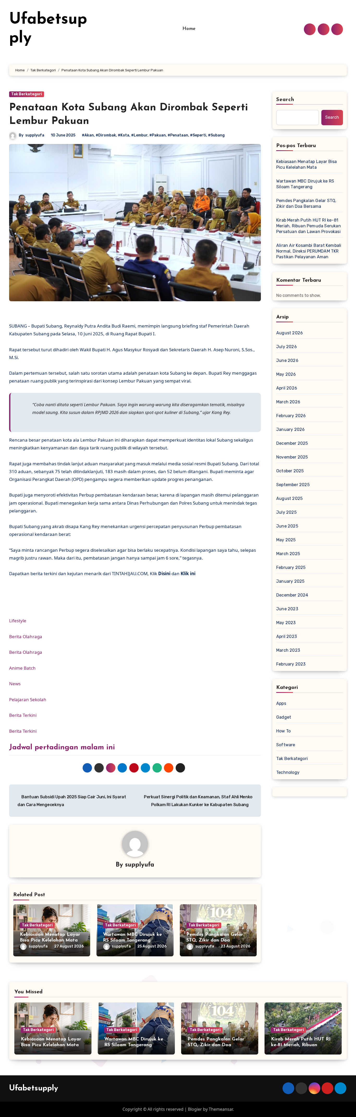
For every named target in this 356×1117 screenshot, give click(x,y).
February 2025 (291, 567)
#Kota (123, 135)
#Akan (88, 135)
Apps (281, 703)
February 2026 (291, 415)
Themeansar (221, 1109)
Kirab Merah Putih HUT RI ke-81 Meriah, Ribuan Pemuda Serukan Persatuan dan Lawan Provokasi (308, 226)
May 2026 (286, 374)
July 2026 (286, 346)
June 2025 (287, 526)
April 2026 (286, 388)
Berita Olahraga (25, 636)
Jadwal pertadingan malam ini (62, 747)
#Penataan (178, 135)
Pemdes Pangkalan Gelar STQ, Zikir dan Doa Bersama (214, 940)
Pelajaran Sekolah (27, 699)
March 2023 (288, 650)
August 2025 (289, 498)
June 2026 (287, 360)
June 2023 (287, 608)
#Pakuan (157, 135)
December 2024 (292, 595)
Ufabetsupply (33, 1088)
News (15, 684)
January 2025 (290, 581)
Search (285, 99)
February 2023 (291, 664)
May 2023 (286, 622)
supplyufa (34, 135)
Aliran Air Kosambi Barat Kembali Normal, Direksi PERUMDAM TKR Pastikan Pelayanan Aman (308, 251)
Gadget (283, 717)
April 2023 (286, 636)
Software (285, 744)
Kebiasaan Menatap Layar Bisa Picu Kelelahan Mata (306, 164)
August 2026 (289, 332)
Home (189, 29)
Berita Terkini (22, 715)
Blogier (195, 1109)
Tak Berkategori (26, 94)
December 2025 (292, 443)
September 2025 (293, 484)
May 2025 (286, 539)
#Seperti (198, 135)
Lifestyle (17, 621)
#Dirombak (106, 135)
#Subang (216, 135)
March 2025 (288, 553)
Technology (287, 772)
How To (283, 731)
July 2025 (286, 512)
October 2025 (290, 470)
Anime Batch (22, 668)
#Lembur (139, 135)
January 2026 (290, 429)
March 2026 (288, 401)
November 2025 (292, 457)
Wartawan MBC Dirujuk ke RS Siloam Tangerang (305, 184)
